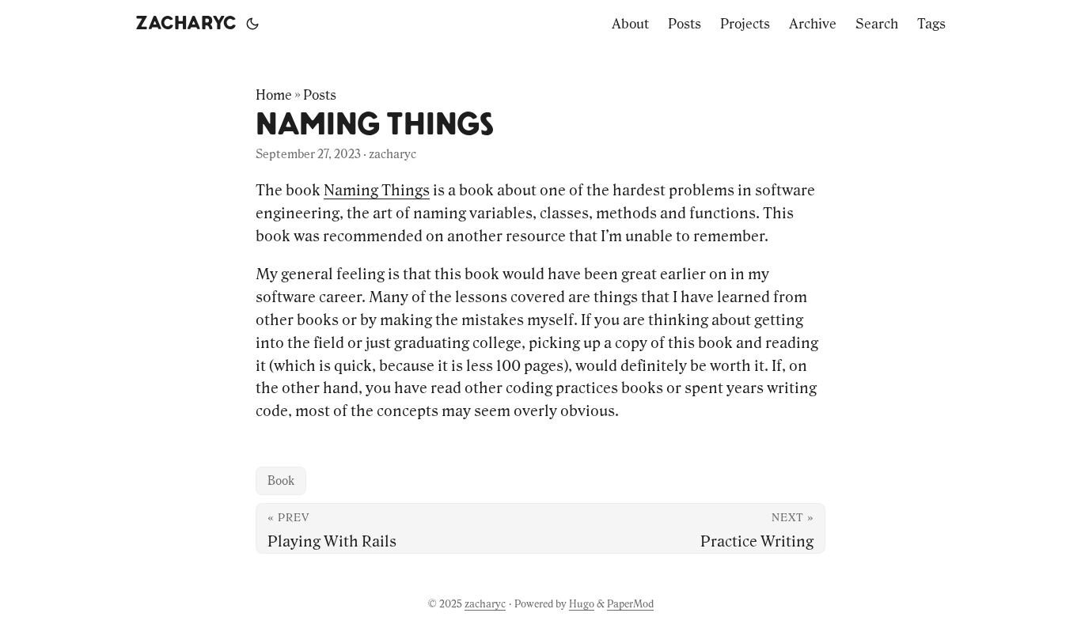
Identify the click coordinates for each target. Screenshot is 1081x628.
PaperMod (630, 604)
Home (274, 95)
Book (280, 480)
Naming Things (377, 190)
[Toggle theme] (252, 23)
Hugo (581, 604)
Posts (319, 95)
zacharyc (186, 23)
